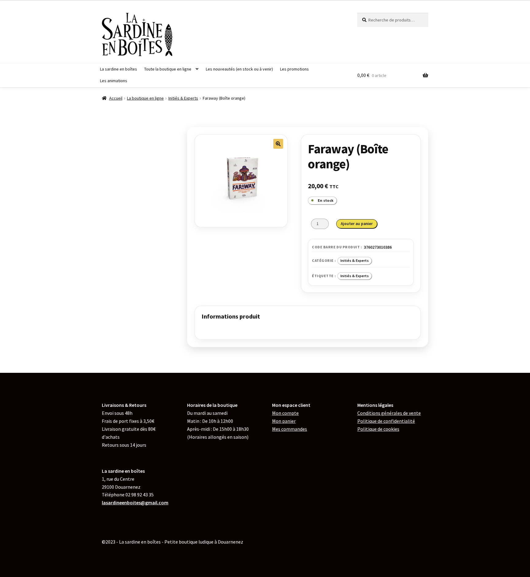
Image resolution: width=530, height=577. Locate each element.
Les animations (113, 80)
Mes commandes (289, 429)
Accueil (115, 98)
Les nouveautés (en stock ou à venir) (239, 69)
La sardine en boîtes (118, 69)
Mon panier (284, 421)
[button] (278, 144)
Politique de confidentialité (386, 421)
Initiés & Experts (183, 98)
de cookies (378, 429)
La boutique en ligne (145, 98)
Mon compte (285, 413)
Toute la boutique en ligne (167, 69)
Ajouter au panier (357, 223)
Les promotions (294, 69)
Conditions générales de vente (389, 413)
